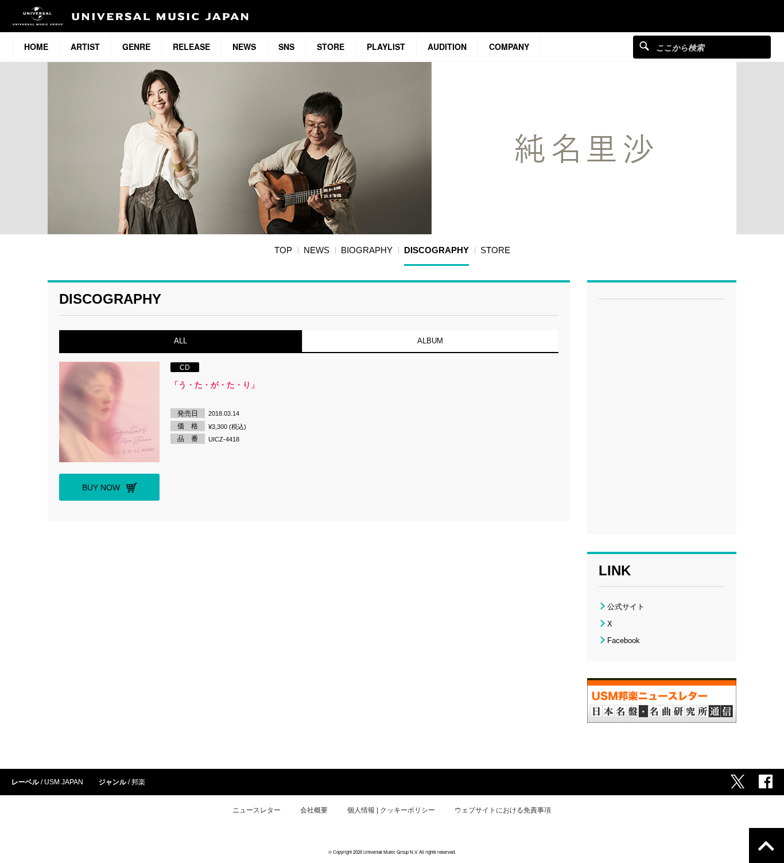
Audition (447, 46)
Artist (85, 46)
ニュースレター (256, 810)
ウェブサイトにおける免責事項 (503, 810)
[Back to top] (766, 845)
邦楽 (138, 782)
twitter (737, 781)
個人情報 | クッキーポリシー (391, 810)
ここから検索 (644, 46)
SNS (286, 46)
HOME (36, 46)
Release (191, 46)
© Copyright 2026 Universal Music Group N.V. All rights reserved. (392, 852)
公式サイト (626, 606)
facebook (766, 781)
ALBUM (430, 340)
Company (509, 46)
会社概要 (314, 810)
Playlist (386, 46)
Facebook (623, 640)
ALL (180, 340)
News (244, 46)
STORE (330, 46)
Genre (136, 46)
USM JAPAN (63, 782)
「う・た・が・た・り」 (214, 384)
